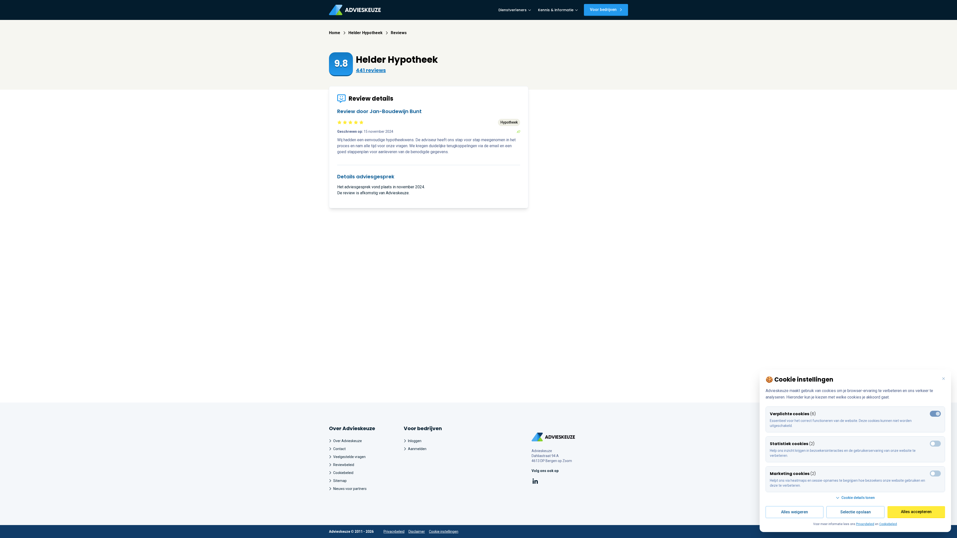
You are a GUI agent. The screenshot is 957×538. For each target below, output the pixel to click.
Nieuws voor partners (350, 489)
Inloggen (414, 441)
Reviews (399, 32)
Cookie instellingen (443, 532)
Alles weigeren (794, 512)
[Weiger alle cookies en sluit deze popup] (943, 379)
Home (334, 32)
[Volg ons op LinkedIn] (535, 482)
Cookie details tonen (858, 498)
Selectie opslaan (855, 512)
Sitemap (340, 481)
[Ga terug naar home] (553, 437)
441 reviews (371, 70)
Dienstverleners (512, 9)
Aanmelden (417, 449)
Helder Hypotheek (365, 32)
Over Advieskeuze (347, 441)
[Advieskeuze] (355, 10)
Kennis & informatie (555, 9)
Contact (339, 449)
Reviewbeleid (343, 465)
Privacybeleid (394, 532)
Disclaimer (416, 532)
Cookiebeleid (343, 473)
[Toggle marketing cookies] (935, 444)
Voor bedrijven (603, 9)
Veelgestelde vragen (349, 457)
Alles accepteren (916, 511)
